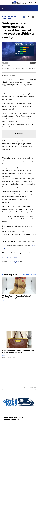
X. (23, 261)
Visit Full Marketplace (29, 274)
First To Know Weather (9, 17)
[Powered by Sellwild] (33, 387)
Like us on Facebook (9, 257)
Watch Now (32, 2)
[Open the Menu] (3, 2)
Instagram (15, 261)
